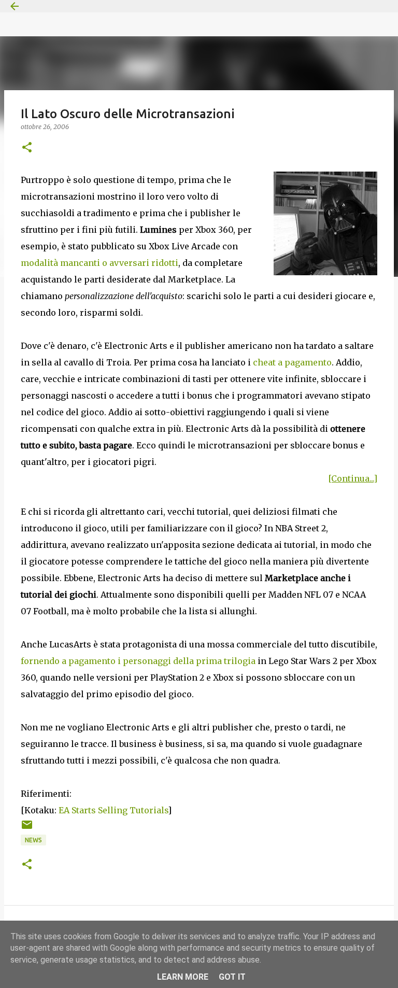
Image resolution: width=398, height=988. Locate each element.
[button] (27, 148)
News (33, 840)
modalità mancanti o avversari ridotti (99, 263)
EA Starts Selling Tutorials (113, 810)
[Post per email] (27, 828)
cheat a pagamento (292, 362)
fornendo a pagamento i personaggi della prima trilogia (138, 661)
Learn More (182, 977)
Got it (232, 977)
